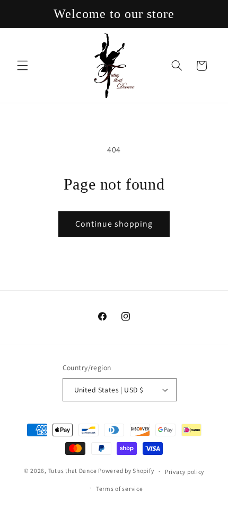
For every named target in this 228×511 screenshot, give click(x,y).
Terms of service (119, 488)
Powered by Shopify (126, 471)
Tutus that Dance (72, 471)
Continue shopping (114, 223)
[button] (22, 65)
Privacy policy (184, 472)
